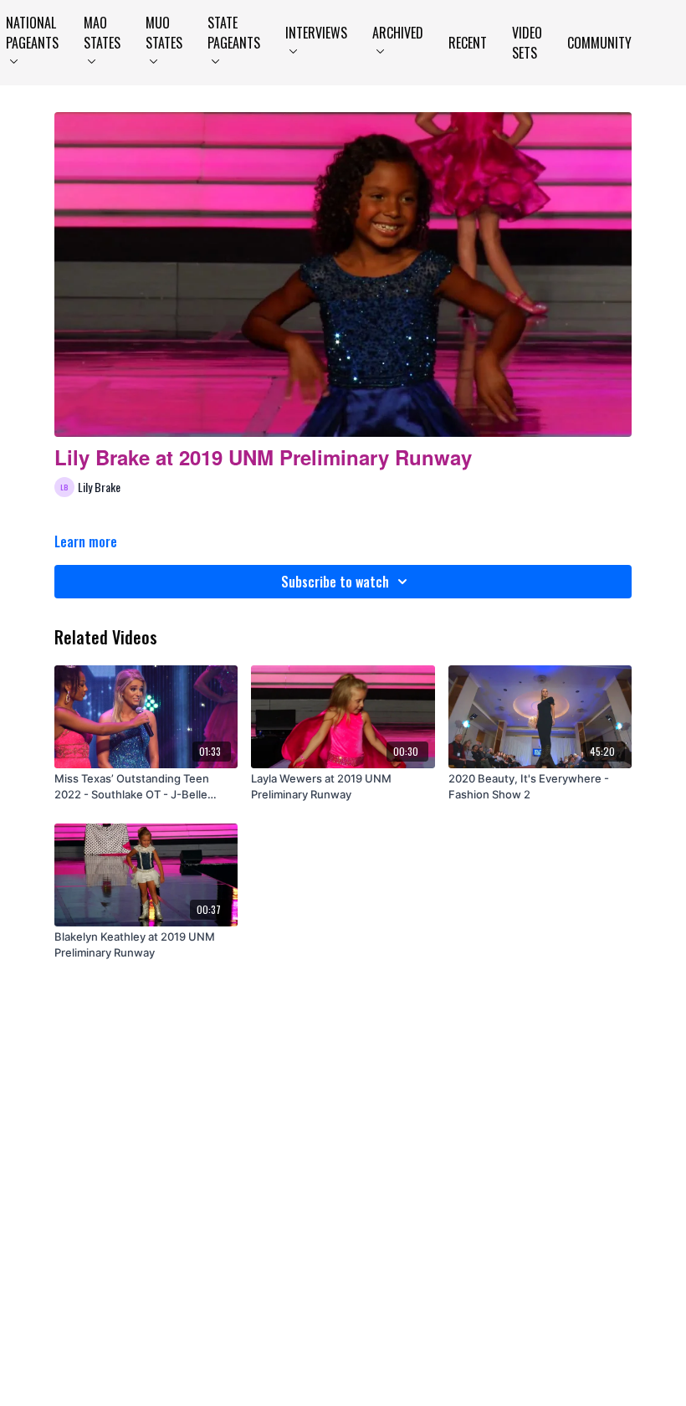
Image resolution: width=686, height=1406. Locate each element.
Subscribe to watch (335, 582)
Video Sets (527, 43)
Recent (467, 43)
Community (599, 43)
